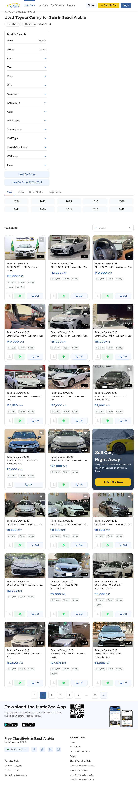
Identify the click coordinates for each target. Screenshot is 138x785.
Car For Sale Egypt (12, 765)
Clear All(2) (45, 24)
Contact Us (75, 747)
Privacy (73, 756)
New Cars (43, 5)
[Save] (41, 239)
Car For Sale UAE (12, 770)
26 (95, 695)
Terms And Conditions (80, 751)
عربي (93, 5)
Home (72, 742)
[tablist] (69, 192)
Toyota (22, 282)
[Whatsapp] (19, 296)
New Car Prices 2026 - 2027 (27, 182)
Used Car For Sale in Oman (82, 779)
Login (126, 5)
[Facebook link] (34, 749)
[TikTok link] (42, 749)
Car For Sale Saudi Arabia (15, 775)
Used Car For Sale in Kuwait (82, 765)
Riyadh (13, 282)
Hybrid (10, 287)
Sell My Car (110, 5)
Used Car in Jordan (78, 770)
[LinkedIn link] (50, 749)
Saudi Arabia (16, 749)
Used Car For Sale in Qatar (82, 775)
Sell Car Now (114, 482)
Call (37, 296)
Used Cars (29, 5)
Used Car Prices (27, 174)
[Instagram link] (58, 749)
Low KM (20, 287)
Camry (31, 282)
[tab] (9, 192)
